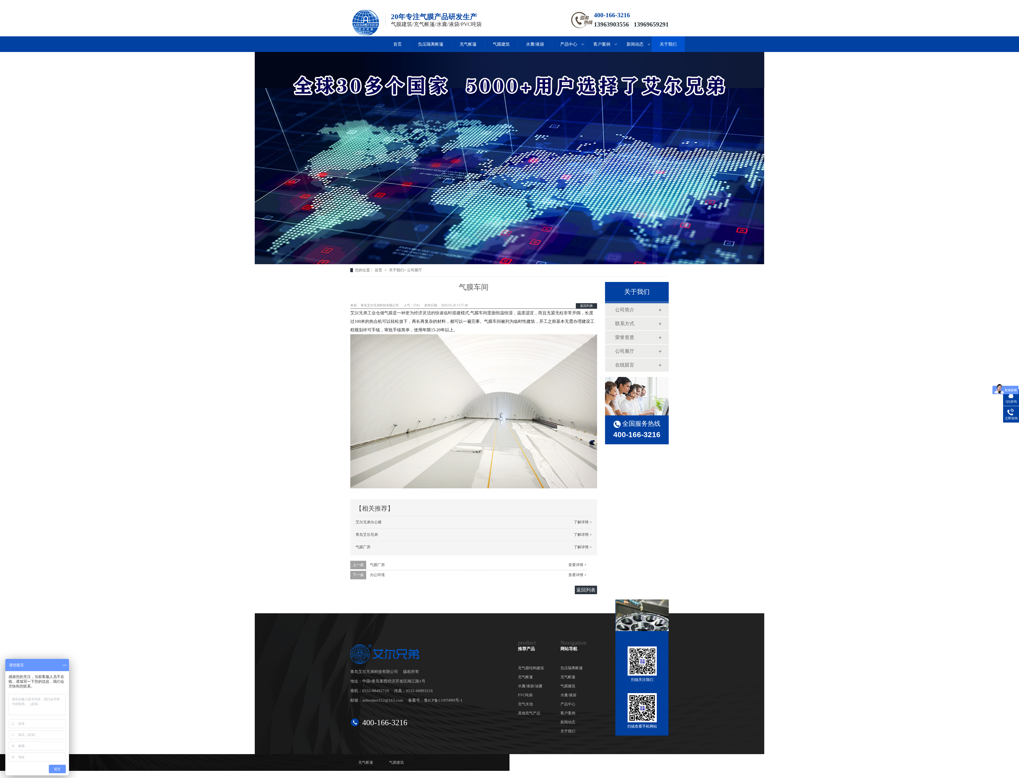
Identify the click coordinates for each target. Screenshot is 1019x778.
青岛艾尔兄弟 (367, 535)
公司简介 (624, 309)
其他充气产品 (529, 713)
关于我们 (668, 44)
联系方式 (624, 323)
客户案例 (601, 44)
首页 (397, 44)
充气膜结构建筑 (531, 668)
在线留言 (624, 365)
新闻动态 (635, 44)
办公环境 (377, 575)
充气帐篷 (468, 44)
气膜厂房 (363, 547)
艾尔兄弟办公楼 (369, 522)
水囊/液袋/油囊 (530, 686)
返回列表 (586, 306)
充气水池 (525, 704)
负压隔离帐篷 (430, 44)
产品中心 (568, 44)
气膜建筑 (501, 44)
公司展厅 (414, 270)
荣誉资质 (624, 337)
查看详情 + (577, 565)
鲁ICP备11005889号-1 (443, 700)
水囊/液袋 (535, 44)
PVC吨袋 (525, 695)
